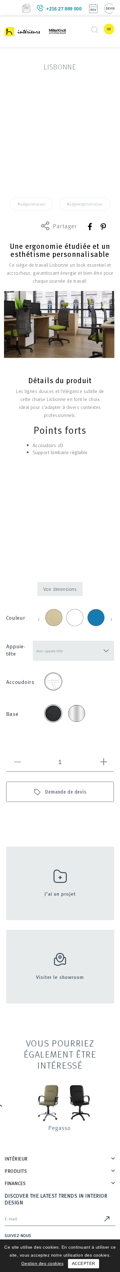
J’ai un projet (60, 893)
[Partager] (90, 226)
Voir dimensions (60, 589)
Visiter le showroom (60, 977)
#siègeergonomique (84, 204)
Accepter (83, 1263)
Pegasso (59, 1127)
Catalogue (26, 8)
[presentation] (39, 618)
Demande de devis (65, 791)
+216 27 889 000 (64, 8)
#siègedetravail (31, 204)
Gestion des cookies (42, 1263)
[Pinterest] (103, 226)
